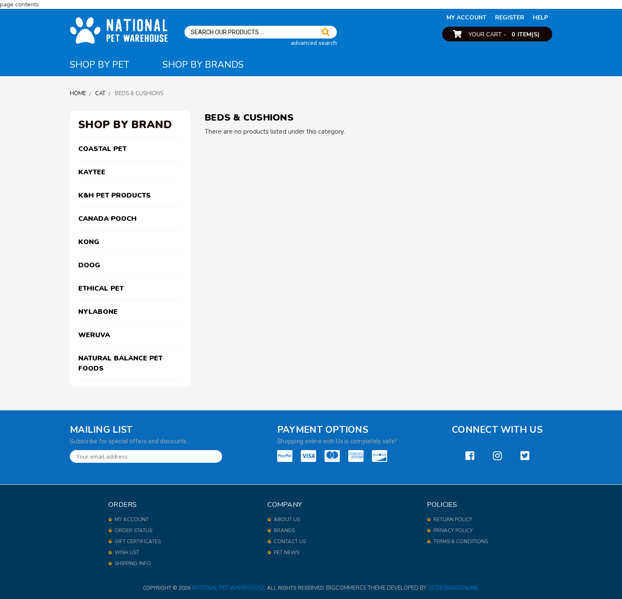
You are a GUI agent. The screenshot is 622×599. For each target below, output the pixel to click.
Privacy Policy (453, 530)
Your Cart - (503, 34)
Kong (88, 242)
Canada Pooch (107, 218)
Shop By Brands (203, 64)
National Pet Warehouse (228, 588)
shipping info (133, 563)
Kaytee (91, 172)
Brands (284, 530)
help (540, 18)
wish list (127, 552)
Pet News (286, 552)
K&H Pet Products (114, 195)
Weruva (94, 335)
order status (133, 530)
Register (509, 18)
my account (466, 18)
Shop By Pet (99, 64)
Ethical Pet (101, 288)
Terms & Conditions (460, 541)
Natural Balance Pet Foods (120, 363)
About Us (287, 519)
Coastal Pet (102, 149)
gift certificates (138, 541)
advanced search (314, 43)
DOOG (89, 265)
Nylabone (98, 311)
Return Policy (452, 519)
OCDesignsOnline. (453, 588)
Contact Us (290, 541)
